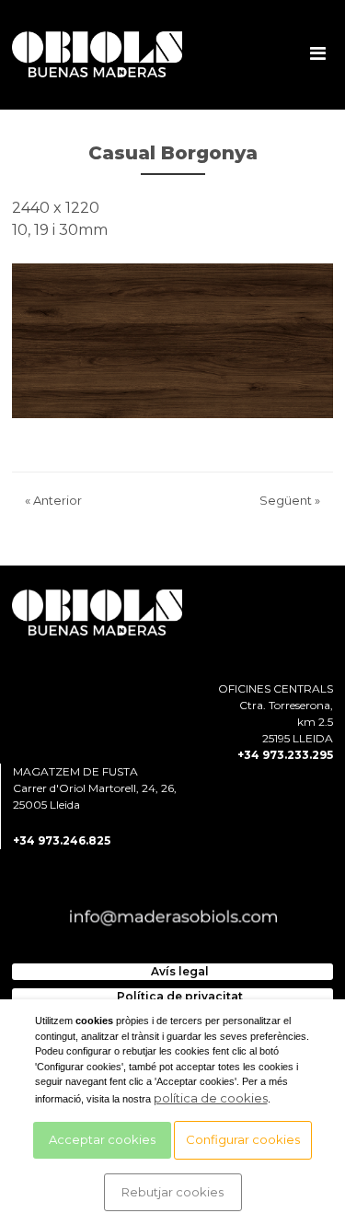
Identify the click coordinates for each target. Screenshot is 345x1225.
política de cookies (211, 1098)
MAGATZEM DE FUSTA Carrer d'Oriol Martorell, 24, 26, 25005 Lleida (95, 787)
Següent (289, 500)
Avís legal (180, 971)
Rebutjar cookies (172, 1191)
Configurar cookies (243, 1139)
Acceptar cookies (102, 1139)
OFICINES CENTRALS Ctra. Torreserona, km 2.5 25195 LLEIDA (275, 713)
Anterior (53, 500)
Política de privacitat (180, 996)
